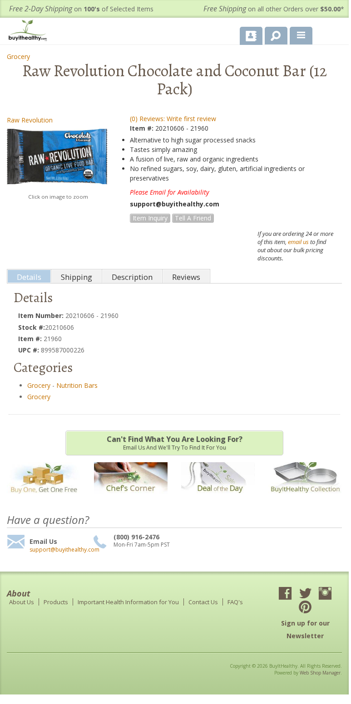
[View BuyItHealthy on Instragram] (325, 594)
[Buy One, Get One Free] (43, 498)
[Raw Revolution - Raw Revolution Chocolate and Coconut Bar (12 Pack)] (57, 159)
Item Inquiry (150, 218)
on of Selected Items (81, 9)
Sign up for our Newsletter (305, 629)
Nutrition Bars (77, 385)
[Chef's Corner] (131, 498)
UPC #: (29, 350)
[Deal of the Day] (218, 498)
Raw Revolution (30, 120)
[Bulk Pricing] (305, 498)
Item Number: (41, 315)
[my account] (251, 36)
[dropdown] (301, 36)
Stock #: (31, 327)
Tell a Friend (193, 218)
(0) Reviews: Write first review (173, 118)
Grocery (18, 56)
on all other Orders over (273, 9)
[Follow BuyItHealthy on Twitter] (305, 594)
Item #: (142, 128)
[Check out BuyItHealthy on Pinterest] (305, 607)
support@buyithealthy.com (60, 549)
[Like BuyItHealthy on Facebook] (285, 594)
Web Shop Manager (320, 673)
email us (298, 242)
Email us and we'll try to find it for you (174, 442)
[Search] (273, 34)
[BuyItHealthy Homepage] (29, 31)
